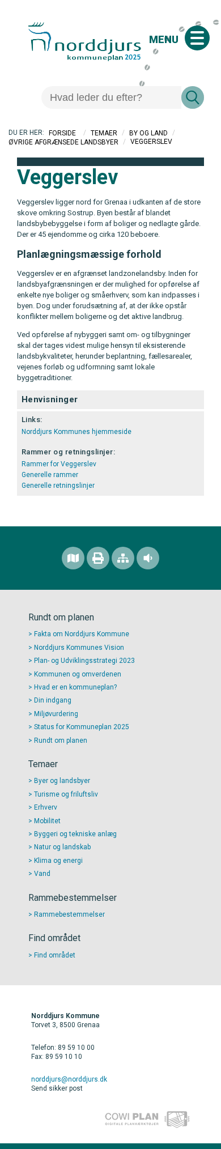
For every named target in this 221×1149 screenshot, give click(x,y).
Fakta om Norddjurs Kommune (81, 634)
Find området (54, 955)
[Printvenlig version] (98, 558)
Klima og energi (58, 861)
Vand (42, 874)
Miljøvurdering (56, 714)
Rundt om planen (60, 740)
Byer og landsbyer (62, 781)
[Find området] (73, 558)
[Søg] (192, 97)
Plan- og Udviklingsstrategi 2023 (84, 661)
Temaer (104, 133)
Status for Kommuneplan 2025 (81, 727)
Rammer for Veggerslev (59, 464)
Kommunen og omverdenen (77, 674)
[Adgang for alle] (148, 558)
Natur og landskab (62, 847)
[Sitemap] (123, 558)
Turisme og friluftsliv (66, 794)
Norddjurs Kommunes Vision (79, 648)
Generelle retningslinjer (58, 486)
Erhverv (45, 807)
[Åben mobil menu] (197, 37)
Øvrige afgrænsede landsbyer (63, 142)
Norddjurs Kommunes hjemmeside (76, 432)
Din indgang (52, 700)
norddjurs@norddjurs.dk (69, 1079)
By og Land (148, 133)
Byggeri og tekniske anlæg (75, 834)
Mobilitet (47, 821)
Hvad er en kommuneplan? (75, 687)
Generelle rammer (50, 475)
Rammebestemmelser (69, 914)
